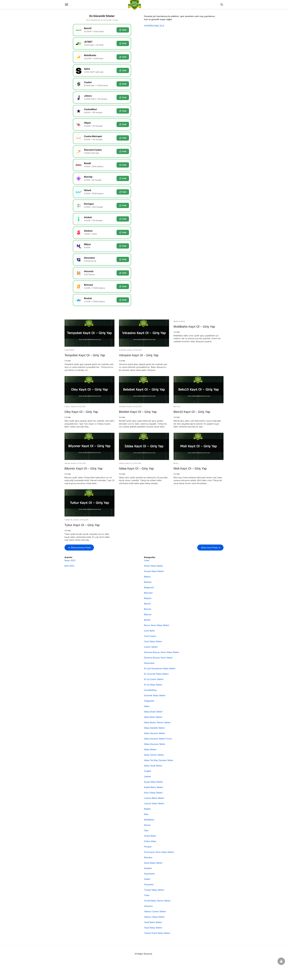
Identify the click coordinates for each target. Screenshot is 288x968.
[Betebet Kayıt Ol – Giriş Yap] (144, 389)
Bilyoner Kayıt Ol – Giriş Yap (83, 468)
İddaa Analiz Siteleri (130, 463)
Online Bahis (150, 836)
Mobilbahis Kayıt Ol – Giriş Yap (194, 326)
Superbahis (149, 873)
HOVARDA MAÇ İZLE (154, 25)
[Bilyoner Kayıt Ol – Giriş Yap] (89, 446)
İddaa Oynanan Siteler (154, 744)
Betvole (147, 609)
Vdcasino (148, 906)
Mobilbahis (179, 321)
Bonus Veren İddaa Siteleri (156, 625)
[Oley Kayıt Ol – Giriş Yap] (89, 389)
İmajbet (147, 771)
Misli (176, 463)
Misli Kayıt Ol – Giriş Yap (190, 468)
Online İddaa (150, 841)
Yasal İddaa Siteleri (153, 927)
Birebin (147, 620)
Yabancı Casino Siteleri (155, 911)
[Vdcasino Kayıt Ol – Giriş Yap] (144, 333)
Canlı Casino (150, 636)
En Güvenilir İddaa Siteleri (156, 674)
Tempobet (69, 350)
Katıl (124, 30)
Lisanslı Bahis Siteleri (154, 798)
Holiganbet (149, 701)
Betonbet (148, 593)
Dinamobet (149, 663)
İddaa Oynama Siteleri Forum (158, 738)
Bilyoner (148, 614)
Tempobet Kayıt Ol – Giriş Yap (84, 355)
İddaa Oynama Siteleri (154, 733)
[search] (222, 4)
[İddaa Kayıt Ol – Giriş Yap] (144, 446)
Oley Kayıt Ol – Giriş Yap (81, 411)
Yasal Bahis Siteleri (153, 922)
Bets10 (177, 406)
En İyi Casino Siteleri (154, 679)
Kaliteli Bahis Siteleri (153, 787)
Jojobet (147, 776)
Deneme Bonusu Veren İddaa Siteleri (161, 652)
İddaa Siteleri (150, 749)
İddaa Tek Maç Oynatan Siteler (158, 760)
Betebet (147, 582)
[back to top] (281, 961)
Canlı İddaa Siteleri (75, 406)
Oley (146, 830)
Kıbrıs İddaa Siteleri (153, 792)
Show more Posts (209, 547)
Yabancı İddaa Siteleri (154, 917)
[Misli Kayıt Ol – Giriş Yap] (199, 446)
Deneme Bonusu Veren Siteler (158, 657)
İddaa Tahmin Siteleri (154, 755)
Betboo (147, 576)
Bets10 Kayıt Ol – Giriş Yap (192, 411)
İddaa (146, 706)
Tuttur (147, 895)
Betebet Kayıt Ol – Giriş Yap (138, 411)
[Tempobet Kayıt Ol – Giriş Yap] (89, 333)
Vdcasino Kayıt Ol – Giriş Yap (138, 355)
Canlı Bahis (149, 630)
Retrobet (148, 857)
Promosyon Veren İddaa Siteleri (159, 852)
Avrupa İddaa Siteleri (130, 350)
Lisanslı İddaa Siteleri (154, 803)
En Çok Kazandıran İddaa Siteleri (160, 668)
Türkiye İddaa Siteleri (76, 520)
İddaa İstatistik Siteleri (154, 728)
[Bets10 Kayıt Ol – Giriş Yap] (199, 389)
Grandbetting (150, 690)
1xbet (146, 560)
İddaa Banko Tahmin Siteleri (157, 722)
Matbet (147, 809)
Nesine (147, 825)
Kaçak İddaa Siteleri (153, 782)
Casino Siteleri (151, 647)
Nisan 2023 (69, 560)
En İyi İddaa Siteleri (153, 684)
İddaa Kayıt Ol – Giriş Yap (136, 468)
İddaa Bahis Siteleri (75, 463)
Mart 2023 (69, 566)
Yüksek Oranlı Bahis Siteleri (157, 933)
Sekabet (148, 868)
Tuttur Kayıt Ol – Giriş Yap (82, 525)
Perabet (148, 846)
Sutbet (147, 879)
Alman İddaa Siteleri (153, 566)
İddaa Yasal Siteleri (153, 765)
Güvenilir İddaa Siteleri (154, 695)
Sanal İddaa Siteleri (153, 863)
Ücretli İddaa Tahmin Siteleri (157, 900)
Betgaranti (149, 587)
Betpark (147, 598)
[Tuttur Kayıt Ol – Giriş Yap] (89, 502)
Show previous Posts (81, 547)
